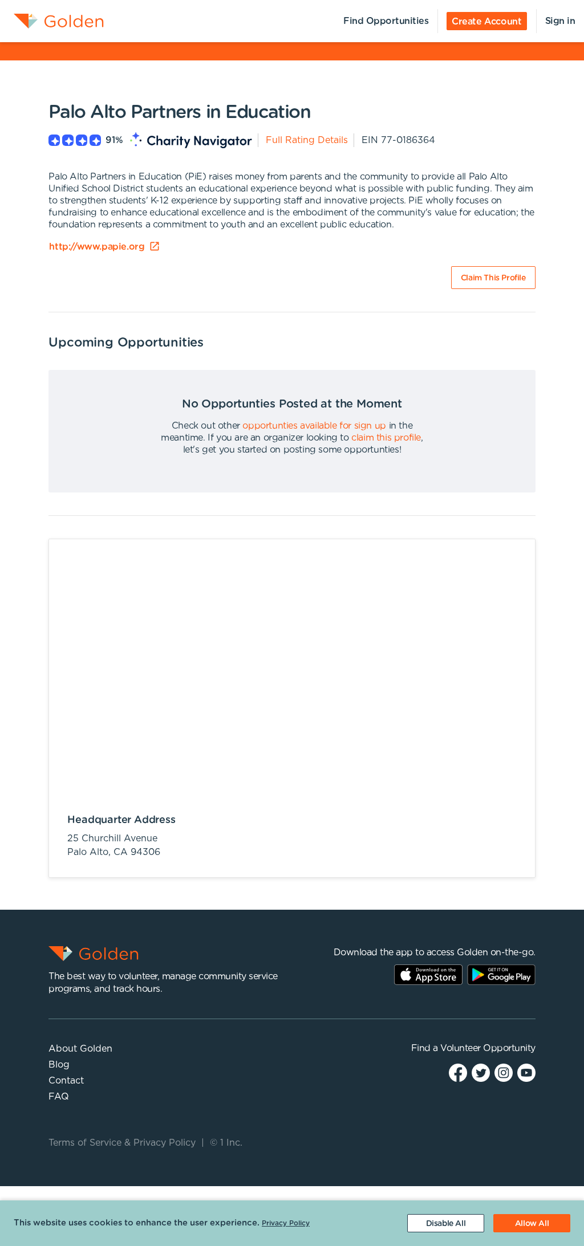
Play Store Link (501, 974)
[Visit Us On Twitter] (481, 1072)
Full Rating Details (307, 140)
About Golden (80, 1048)
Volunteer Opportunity (488, 1048)
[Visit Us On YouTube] (526, 1072)
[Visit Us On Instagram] (503, 1072)
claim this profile (386, 437)
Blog (59, 1064)
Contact (66, 1080)
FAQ (58, 1096)
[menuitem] (52, 21)
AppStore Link (428, 974)
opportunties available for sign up (314, 425)
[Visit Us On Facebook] (458, 1072)
